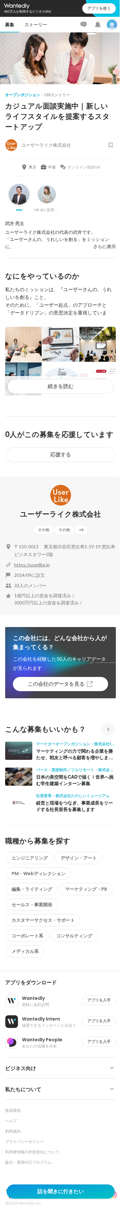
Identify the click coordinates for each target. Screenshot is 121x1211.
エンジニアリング (30, 858)
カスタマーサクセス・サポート (43, 920)
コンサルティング (74, 935)
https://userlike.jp (32, 564)
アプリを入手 (99, 1000)
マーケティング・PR (86, 889)
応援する (60, 454)
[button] (63, 982)
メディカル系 (25, 951)
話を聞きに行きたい (60, 1191)
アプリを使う (99, 8)
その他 (43, 529)
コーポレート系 (27, 935)
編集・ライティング (32, 889)
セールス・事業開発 (32, 904)
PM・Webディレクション (39, 873)
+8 (81, 529)
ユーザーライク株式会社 (60, 514)
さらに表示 (104, 246)
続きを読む (61, 386)
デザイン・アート (79, 858)
